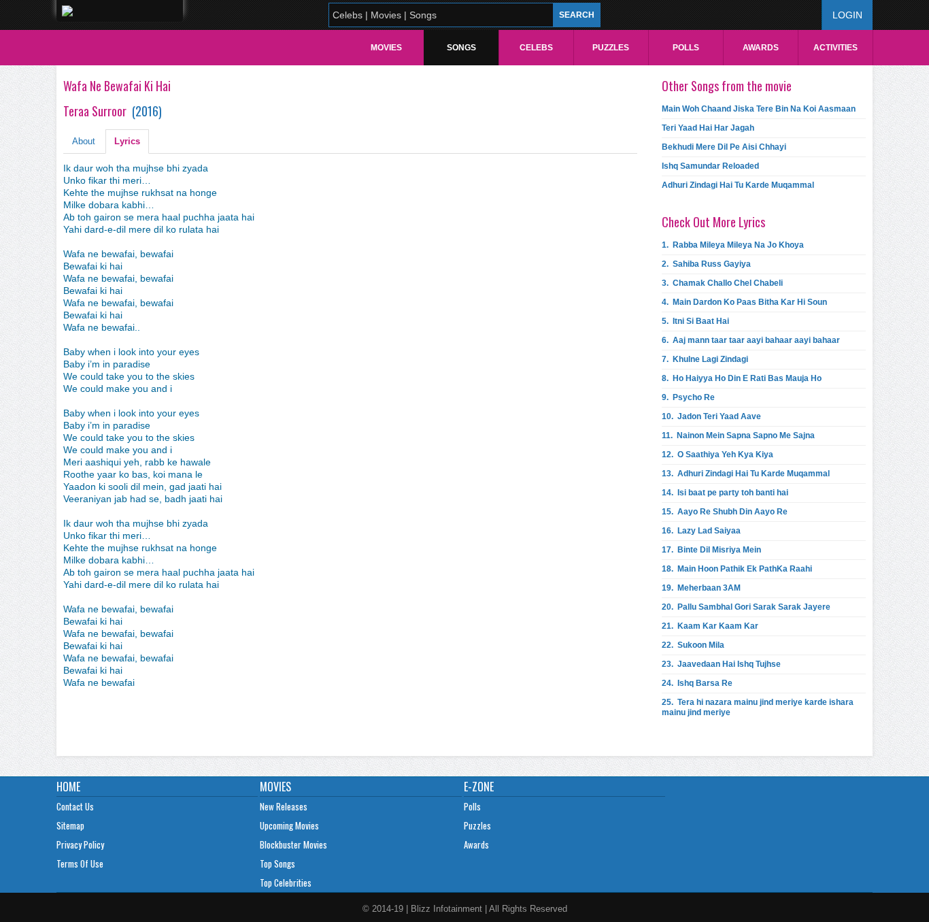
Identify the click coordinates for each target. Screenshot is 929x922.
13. (746, 473)
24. (697, 683)
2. (706, 264)
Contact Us (75, 806)
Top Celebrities (285, 882)
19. (701, 588)
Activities (835, 47)
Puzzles (610, 47)
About (83, 141)
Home (68, 786)
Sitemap (70, 825)
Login (847, 15)
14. (725, 492)
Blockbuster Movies (293, 844)
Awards (761, 47)
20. (746, 607)
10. (711, 416)
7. (705, 359)
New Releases (283, 806)
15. (725, 511)
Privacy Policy (80, 844)
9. (688, 397)
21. (710, 626)
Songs (461, 47)
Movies (386, 47)
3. (722, 283)
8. (742, 378)
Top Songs (277, 863)
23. (721, 664)
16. (701, 531)
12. (717, 454)
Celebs (536, 47)
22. (693, 645)
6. (751, 340)
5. (695, 321)
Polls (686, 47)
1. (733, 245)
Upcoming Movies (289, 825)
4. (744, 302)
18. (737, 569)
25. (758, 707)
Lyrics (127, 141)
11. (738, 435)
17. (711, 550)
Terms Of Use (79, 863)
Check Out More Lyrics (713, 222)
